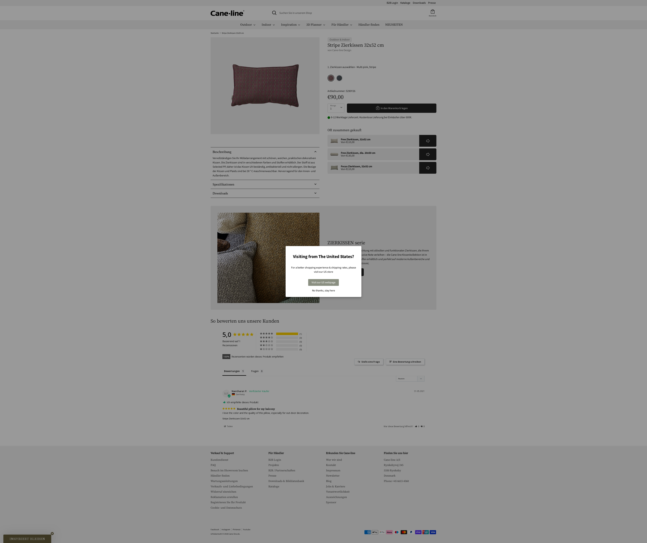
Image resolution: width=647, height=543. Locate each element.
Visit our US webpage (323, 282)
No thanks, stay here (323, 290)
